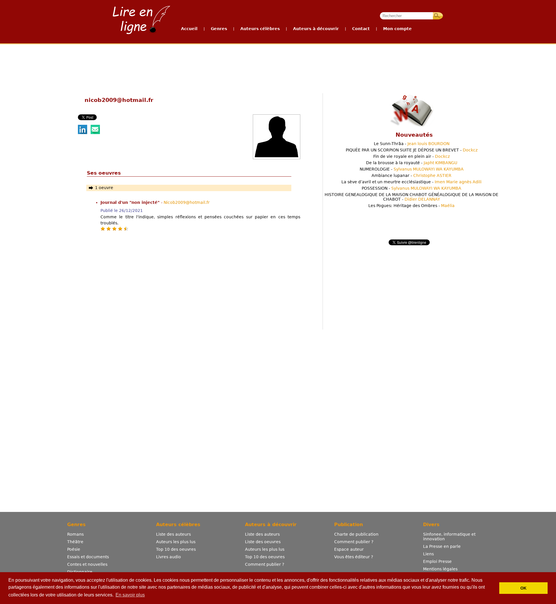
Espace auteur (349, 549)
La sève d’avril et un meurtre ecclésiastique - (411, 182)
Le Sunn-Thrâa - (411, 143)
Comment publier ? (264, 564)
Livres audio (168, 556)
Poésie (73, 549)
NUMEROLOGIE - (412, 169)
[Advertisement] (277, 66)
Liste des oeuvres (263, 541)
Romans (75, 534)
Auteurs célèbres (260, 28)
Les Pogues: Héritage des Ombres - (411, 205)
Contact (361, 28)
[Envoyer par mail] (95, 132)
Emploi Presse (437, 561)
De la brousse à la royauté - (411, 162)
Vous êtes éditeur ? (353, 556)
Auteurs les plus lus (175, 541)
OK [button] (523, 588)
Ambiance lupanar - (411, 175)
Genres (219, 28)
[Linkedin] (82, 132)
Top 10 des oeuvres (176, 549)
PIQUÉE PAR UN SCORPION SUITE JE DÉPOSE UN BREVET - (412, 150)
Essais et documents (88, 556)
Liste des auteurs (173, 534)
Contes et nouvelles (87, 564)
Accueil (189, 28)
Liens (428, 554)
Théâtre (75, 541)
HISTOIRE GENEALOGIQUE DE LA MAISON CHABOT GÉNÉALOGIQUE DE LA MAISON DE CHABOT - (411, 197)
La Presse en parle (442, 546)
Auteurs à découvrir (316, 28)
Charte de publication (356, 534)
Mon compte (397, 28)
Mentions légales (440, 569)
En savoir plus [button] (130, 594)
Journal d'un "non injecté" (130, 202)
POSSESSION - (411, 188)
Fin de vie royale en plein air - (411, 156)
